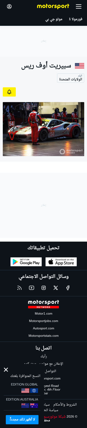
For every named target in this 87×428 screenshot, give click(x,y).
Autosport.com (43, 328)
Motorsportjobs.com (43, 321)
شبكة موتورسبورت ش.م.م (47, 417)
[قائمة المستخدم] (9, 6)
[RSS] (19, 287)
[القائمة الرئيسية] (78, 6)
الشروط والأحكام (65, 405)
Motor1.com (43, 314)
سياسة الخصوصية (45, 410)
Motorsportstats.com (44, 336)
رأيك (43, 356)
